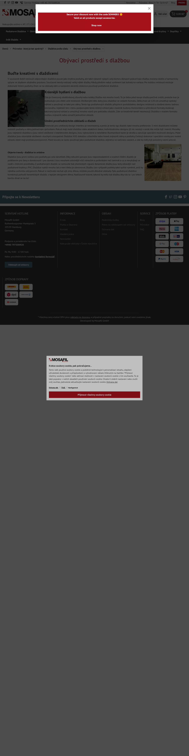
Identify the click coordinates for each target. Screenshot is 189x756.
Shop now (96, 25)
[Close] (149, 8)
